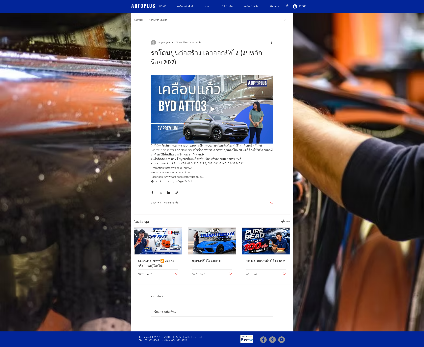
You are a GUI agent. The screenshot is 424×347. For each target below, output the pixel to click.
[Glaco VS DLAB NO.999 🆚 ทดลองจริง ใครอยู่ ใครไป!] (158, 241)
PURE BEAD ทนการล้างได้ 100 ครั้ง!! (265, 261)
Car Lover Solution (158, 20)
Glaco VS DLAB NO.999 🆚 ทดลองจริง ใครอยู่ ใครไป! (156, 263)
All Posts (138, 20)
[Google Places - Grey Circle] (272, 339)
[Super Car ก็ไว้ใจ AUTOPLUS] (212, 241)
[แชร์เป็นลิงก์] (176, 192)
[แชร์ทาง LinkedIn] (168, 192)
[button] (287, 5)
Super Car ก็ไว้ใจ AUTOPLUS (206, 261)
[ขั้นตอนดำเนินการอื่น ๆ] (271, 43)
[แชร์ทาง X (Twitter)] (160, 192)
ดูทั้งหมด (285, 221)
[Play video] (212, 109)
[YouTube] (281, 339)
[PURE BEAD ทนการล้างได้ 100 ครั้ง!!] (266, 241)
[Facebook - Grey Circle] (263, 339)
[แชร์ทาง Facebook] (152, 192)
